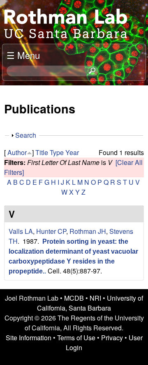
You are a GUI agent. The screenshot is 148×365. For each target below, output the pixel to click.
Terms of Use (76, 337)
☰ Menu (23, 54)
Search (25, 135)
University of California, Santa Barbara (90, 303)
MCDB (74, 298)
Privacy (112, 337)
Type (57, 152)
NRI (95, 298)
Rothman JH (87, 231)
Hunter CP (51, 231)
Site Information (28, 337)
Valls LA (21, 231)
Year (72, 152)
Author (17, 152)
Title (41, 152)
